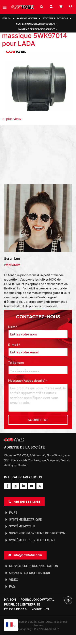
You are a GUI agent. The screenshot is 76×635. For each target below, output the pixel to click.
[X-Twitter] (39, 486)
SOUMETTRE (38, 420)
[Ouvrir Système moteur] (40, 18)
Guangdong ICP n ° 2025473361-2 (38, 629)
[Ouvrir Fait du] (13, 18)
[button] (4, 7)
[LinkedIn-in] (23, 486)
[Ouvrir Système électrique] (71, 18)
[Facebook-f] (7, 486)
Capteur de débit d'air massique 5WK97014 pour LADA (35, 35)
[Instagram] (15, 486)
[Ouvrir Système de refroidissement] (57, 29)
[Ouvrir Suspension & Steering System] (57, 24)
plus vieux (11, 119)
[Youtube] (31, 486)
